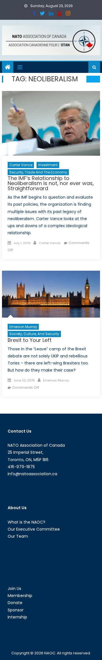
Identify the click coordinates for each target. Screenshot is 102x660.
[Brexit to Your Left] (51, 294)
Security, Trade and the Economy (38, 172)
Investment (48, 164)
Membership (20, 595)
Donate (15, 602)
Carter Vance (20, 164)
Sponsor (16, 610)
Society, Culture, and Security (34, 333)
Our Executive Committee (34, 529)
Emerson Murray (23, 326)
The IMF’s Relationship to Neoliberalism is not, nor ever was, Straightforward (51, 183)
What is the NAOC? (26, 522)
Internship (17, 617)
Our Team (18, 536)
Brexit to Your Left (30, 340)
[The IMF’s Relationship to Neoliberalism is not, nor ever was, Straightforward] (51, 123)
